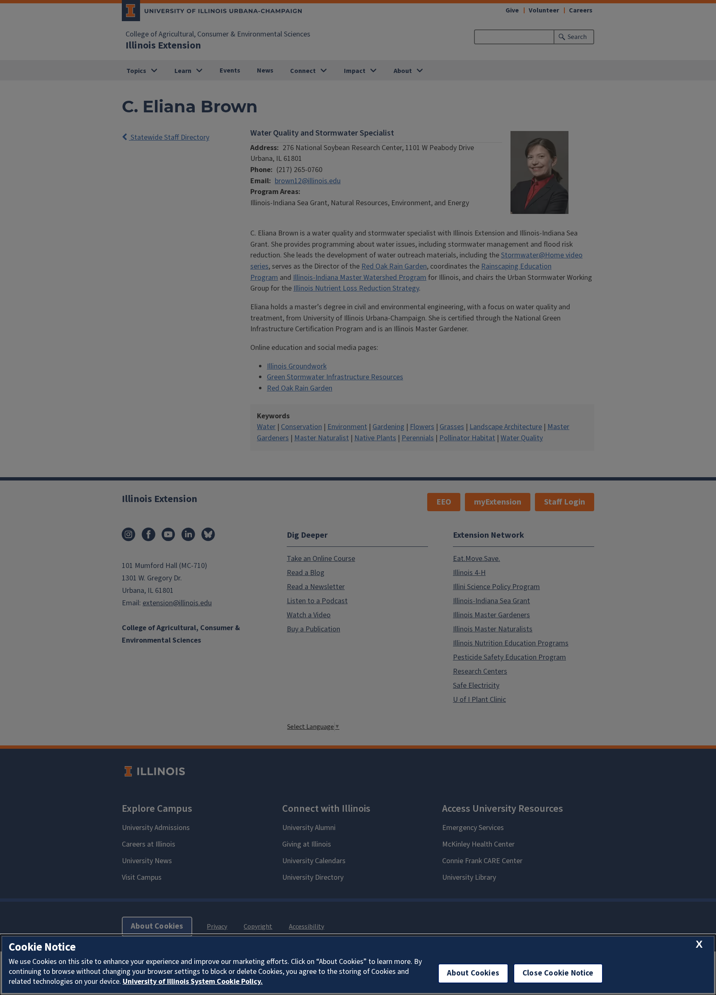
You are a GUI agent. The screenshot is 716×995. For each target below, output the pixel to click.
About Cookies (473, 973)
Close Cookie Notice (558, 973)
